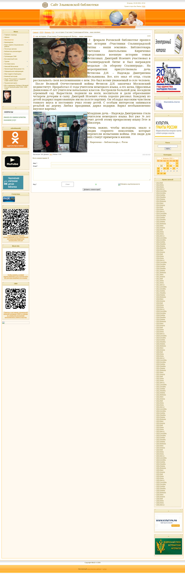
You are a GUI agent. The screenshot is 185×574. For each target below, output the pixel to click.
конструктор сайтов (94, 569)
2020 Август (160, 358)
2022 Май (159, 401)
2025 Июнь (160, 476)
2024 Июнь (160, 451)
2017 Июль (160, 282)
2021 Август (160, 382)
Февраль (48, 32)
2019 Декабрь (161, 341)
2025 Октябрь (161, 484)
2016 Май (159, 254)
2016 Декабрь (161, 268)
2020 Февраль (161, 345)
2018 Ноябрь (160, 315)
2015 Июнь (160, 231)
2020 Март (159, 348)
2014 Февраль (161, 201)
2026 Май (159, 498)
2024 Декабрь (161, 464)
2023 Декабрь (161, 439)
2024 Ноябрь (160, 462)
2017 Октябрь (161, 288)
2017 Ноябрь (160, 290)
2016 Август (160, 260)
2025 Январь (160, 466)
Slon (51, 154)
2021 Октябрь (161, 386)
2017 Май (159, 278)
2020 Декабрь (161, 366)
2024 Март (159, 445)
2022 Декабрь (161, 415)
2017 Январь (160, 270)
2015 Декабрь (161, 244)
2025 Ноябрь (160, 486)
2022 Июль (160, 405)
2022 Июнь (160, 403)
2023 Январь (160, 417)
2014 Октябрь (161, 215)
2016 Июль (160, 258)
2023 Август (160, 431)
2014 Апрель (160, 205)
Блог (88, 27)
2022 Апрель (160, 398)
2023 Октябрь (161, 435)
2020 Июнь (160, 354)
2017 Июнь (160, 280)
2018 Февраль (161, 297)
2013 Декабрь (161, 197)
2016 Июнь (160, 256)
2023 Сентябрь (161, 433)
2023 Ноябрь (160, 437)
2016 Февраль (161, 248)
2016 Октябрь (161, 264)
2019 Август (160, 333)
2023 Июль (160, 429)
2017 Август (160, 284)
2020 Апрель (160, 350)
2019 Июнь (160, 329)
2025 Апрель (160, 472)
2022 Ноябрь (160, 413)
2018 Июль (160, 307)
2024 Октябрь (161, 460)
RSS (143, 6)
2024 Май (159, 449)
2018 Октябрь (161, 313)
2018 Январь (160, 295)
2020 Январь (160, 343)
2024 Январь (160, 441)
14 (164, 168)
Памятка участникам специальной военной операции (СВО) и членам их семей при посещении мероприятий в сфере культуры (16, 315)
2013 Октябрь (161, 193)
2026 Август (160, 504)
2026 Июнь (160, 500)
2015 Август (160, 235)
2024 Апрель (160, 447)
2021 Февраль (161, 370)
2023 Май (159, 425)
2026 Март (159, 494)
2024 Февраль (161, 443)
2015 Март (159, 225)
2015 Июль (160, 233)
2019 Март (159, 323)
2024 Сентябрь (161, 458)
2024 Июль (160, 453)
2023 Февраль (161, 419)
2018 (41, 32)
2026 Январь (160, 490)
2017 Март (159, 274)
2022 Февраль (161, 394)
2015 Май (159, 229)
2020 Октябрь (161, 362)
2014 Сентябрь (161, 213)
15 (167, 168)
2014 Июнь (160, 209)
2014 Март (159, 203)
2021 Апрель (160, 374)
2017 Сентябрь (161, 286)
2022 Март (159, 396)
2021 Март (159, 372)
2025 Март (159, 470)
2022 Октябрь (161, 411)
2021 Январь (160, 368)
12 (158, 168)
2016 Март (159, 250)
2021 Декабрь (161, 390)
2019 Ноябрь (160, 339)
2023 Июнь (160, 427)
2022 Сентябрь (161, 409)
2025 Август (160, 480)
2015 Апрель (160, 227)
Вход (103, 27)
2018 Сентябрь (161, 311)
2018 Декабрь (161, 317)
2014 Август (160, 211)
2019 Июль (160, 331)
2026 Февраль (161, 492)
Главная (83, 27)
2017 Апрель (160, 276)
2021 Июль (160, 380)
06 (53, 32)
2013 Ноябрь (160, 195)
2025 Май (159, 474)
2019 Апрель (160, 325)
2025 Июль (160, 478)
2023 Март (159, 421)
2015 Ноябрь (160, 242)
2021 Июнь (160, 378)
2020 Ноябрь (160, 364)
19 (158, 171)
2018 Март (159, 299)
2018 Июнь (160, 305)
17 (174, 168)
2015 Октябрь (161, 240)
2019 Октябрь (161, 337)
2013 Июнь (160, 185)
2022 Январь (160, 392)
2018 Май (159, 303)
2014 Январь (160, 199)
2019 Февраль (161, 321)
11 (177, 166)
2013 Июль (160, 187)
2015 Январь (160, 221)
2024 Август (160, 456)
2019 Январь (160, 319)
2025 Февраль (161, 468)
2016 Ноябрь (160, 266)
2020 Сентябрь (161, 360)
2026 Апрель (160, 496)
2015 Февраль (161, 223)
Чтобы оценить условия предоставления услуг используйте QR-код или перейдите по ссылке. (16, 276)
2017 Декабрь (161, 293)
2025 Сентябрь (161, 482)
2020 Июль (160, 356)
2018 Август (160, 309)
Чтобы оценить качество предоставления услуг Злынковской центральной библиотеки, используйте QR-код (15, 238)
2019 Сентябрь (161, 335)
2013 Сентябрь (161, 191)
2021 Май (159, 376)
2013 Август (160, 189)
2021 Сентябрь (161, 384)
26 (158, 173)
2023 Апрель (160, 423)
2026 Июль (160, 502)
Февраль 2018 (168, 158)
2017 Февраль (161, 272)
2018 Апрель (160, 301)
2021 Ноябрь (160, 388)
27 (161, 173)
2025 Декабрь (161, 488)
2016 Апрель (160, 252)
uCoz (105, 569)
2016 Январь (160, 246)
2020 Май (159, 352)
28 (164, 173)
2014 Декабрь (161, 219)
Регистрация (95, 27)
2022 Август (160, 407)
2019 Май (159, 327)
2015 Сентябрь (161, 238)
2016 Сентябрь (161, 262)
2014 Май (159, 207)
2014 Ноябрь (160, 217)
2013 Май (159, 183)
